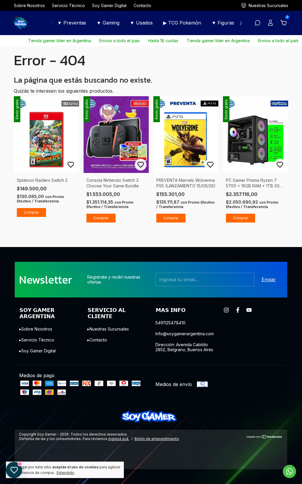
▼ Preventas (71, 23)
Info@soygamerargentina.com (184, 333)
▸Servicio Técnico (36, 339)
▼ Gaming (107, 23)
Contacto (142, 5)
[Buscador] (257, 23)
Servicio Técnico (68, 5)
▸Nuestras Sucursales (108, 328)
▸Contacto (97, 339)
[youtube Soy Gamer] (249, 310)
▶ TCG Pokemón (182, 23)
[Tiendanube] (264, 437)
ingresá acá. (118, 438)
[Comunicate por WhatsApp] (289, 471)
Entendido (65, 472)
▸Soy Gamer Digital (37, 350)
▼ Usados (141, 23)
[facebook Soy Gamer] (238, 310)
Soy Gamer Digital (109, 5)
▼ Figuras (222, 23)
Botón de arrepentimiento (156, 438)
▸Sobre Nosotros (35, 328)
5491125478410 (170, 322)
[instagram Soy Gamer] (226, 310)
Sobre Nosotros (29, 5)
